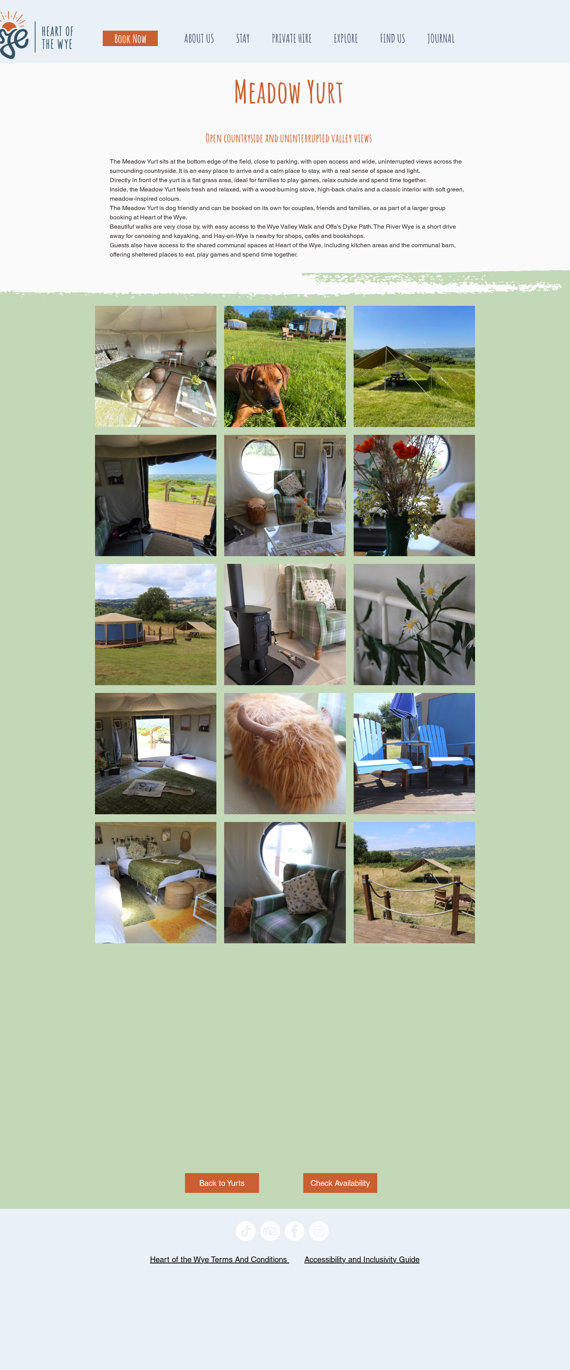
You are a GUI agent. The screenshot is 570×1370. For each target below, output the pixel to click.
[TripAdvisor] (270, 1231)
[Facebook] (294, 1231)
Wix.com (338, 1251)
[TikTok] (246, 1231)
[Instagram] (319, 1231)
